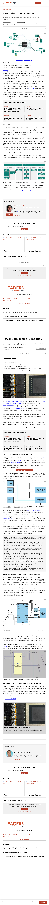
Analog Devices (20, 347)
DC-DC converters (39, 457)
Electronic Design (21, 22)
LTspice (5, 646)
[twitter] (24, 28)
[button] (4, 3)
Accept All (43, 902)
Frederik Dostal (6, 347)
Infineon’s (5, 70)
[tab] (6, 260)
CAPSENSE (31, 88)
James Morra (13, 741)
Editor (18, 211)
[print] (45, 28)
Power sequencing (19, 408)
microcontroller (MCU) (8, 518)
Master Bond (6, 300)
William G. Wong (7, 22)
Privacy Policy (5, 902)
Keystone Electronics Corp (9, 298)
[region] (24, 263)
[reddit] (26, 28)
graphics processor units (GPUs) (14, 401)
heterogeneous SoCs (8, 405)
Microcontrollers (7, 9)
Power (4, 335)
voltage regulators (15, 462)
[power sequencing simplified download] (24, 714)
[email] (28, 28)
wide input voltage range (33, 510)
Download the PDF (10, 699)
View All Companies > (24, 303)
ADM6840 (38, 594)
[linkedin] (22, 28)
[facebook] (20, 28)
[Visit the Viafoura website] (43, 265)
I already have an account (24, 275)
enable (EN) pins (19, 460)
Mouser (27, 298)
